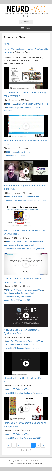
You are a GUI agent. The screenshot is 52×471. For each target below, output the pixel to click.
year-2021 (42, 200)
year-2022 (8, 110)
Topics (30, 48)
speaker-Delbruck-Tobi (26, 248)
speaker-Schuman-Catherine (28, 107)
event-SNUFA (11, 200)
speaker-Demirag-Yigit (25, 393)
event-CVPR (11, 248)
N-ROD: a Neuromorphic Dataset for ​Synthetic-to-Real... (22, 331)
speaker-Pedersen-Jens (27, 200)
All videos (8, 43)
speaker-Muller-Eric (24, 437)
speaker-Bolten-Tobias (13, 300)
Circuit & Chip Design (24, 103)
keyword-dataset (24, 296)
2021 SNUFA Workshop (16, 196)
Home (6, 48)
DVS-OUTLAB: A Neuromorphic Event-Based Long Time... (23, 280)
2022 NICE (10, 103)
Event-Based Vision (12, 244)
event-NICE (11, 107)
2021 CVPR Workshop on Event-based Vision (24, 241)
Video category (18, 48)
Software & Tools (41, 103)
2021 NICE (10, 389)
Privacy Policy (25, 461)
